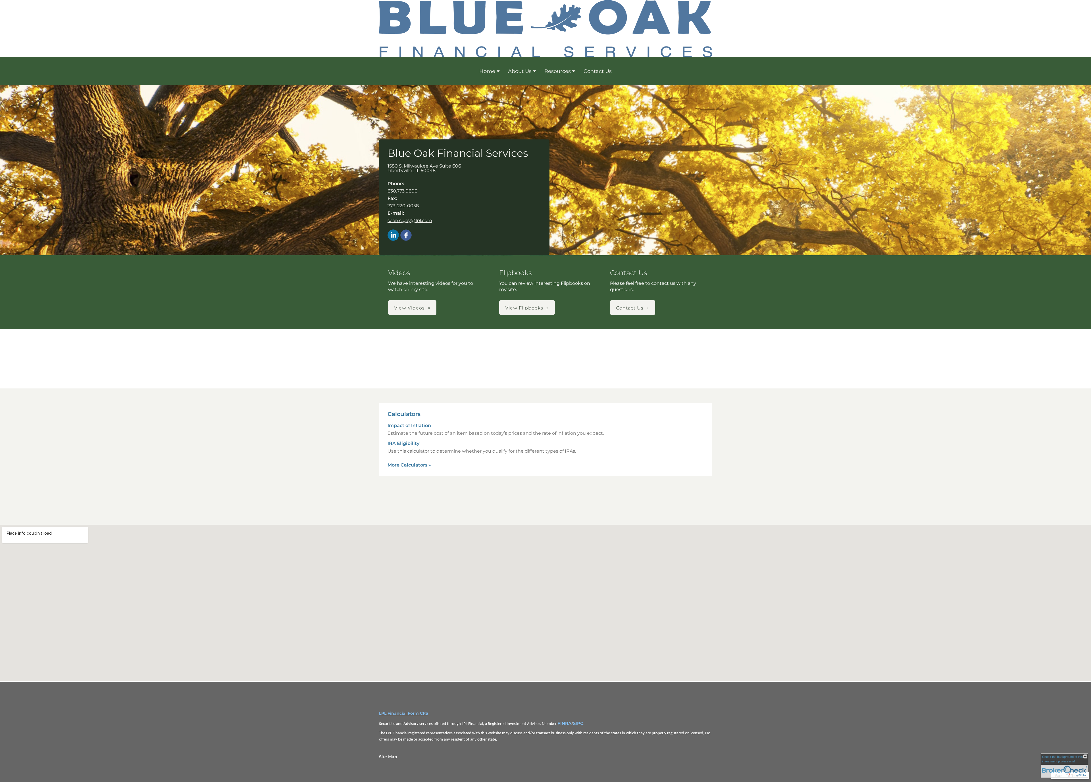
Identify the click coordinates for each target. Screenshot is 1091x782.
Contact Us (598, 71)
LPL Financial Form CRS (403, 713)
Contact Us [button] (630, 308)
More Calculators (409, 465)
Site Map (388, 756)
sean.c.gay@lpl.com (410, 220)
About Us (520, 71)
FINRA (564, 723)
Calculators (404, 414)
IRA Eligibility (403, 443)
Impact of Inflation (409, 425)
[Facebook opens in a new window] (406, 235)
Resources (557, 71)
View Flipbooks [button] (524, 308)
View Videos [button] (409, 308)
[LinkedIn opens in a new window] (393, 235)
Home (487, 71)
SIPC (578, 723)
